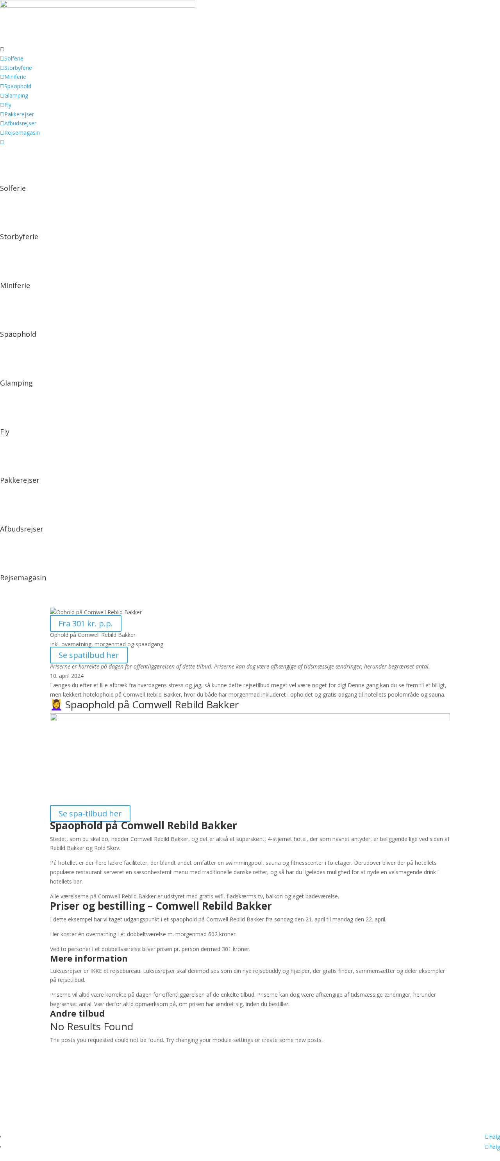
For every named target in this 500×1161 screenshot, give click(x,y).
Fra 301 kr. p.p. (86, 623)
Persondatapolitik (22, 1097)
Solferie (13, 188)
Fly (4, 431)
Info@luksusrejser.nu (26, 1088)
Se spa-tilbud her (90, 813)
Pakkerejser (19, 480)
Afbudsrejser (21, 528)
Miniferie (15, 285)
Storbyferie (19, 236)
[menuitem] (250, 49)
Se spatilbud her (89, 655)
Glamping (16, 383)
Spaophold (18, 334)
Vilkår (6, 1112)
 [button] (2, 49)
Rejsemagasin (23, 577)
